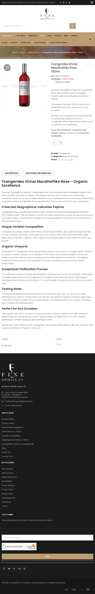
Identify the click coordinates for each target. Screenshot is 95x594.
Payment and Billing (11, 435)
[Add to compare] (61, 143)
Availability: (56, 79)
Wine (23, 52)
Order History (8, 485)
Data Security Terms (11, 431)
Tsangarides (64, 153)
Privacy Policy (8, 423)
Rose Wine (33, 52)
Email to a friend (63, 82)
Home (14, 52)
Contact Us (7, 456)
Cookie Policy (8, 419)
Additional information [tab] (38, 173)
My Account (7, 468)
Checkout (6, 502)
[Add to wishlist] (54, 143)
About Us (6, 452)
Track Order (7, 489)
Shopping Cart (8, 498)
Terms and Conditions (12, 427)
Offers (5, 506)
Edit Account (8, 473)
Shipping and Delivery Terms (15, 440)
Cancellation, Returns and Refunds (18, 444)
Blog (4, 448)
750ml (59, 344)
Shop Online (7, 493)
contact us (71, 133)
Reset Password (9, 477)
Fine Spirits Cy (20, 2)
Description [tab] (11, 173)
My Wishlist (7, 481)
